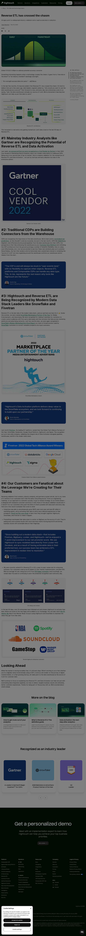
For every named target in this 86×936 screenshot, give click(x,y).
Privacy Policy (16, 916)
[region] (17, 920)
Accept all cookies (17, 920)
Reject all (17, 924)
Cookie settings (17, 929)
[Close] (31, 908)
